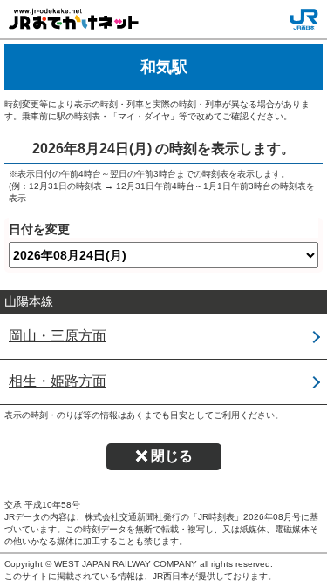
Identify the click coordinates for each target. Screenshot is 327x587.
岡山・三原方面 (57, 335)
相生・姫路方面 (57, 381)
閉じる (172, 456)
